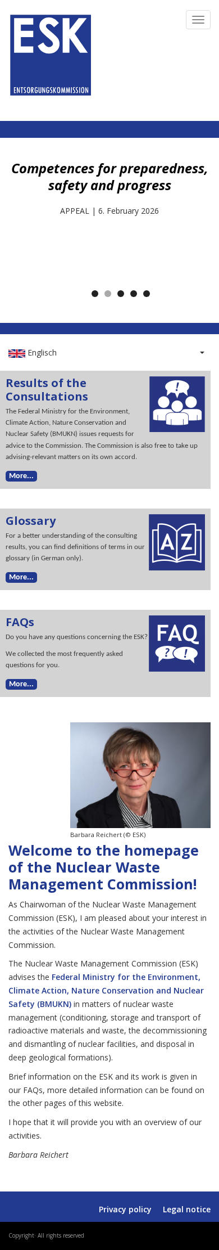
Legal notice (187, 1209)
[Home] (50, 52)
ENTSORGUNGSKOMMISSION (110, 107)
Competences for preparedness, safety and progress (109, 176)
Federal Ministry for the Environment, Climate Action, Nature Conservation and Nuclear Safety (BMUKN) (106, 990)
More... (21, 476)
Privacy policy (125, 1209)
